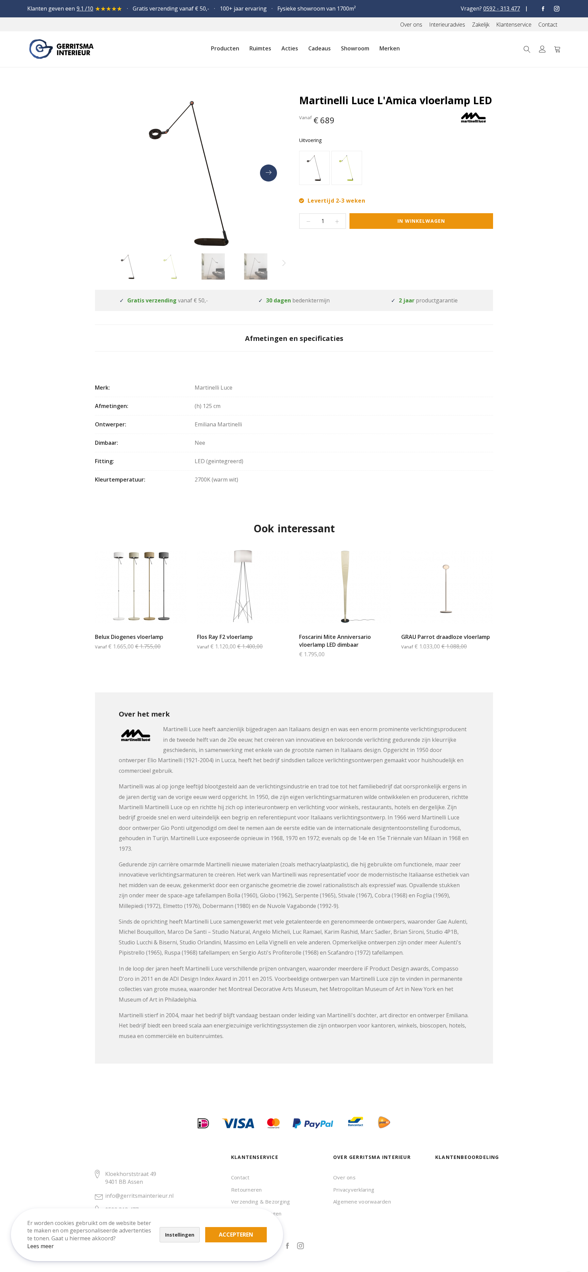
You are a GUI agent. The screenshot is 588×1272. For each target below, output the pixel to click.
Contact (240, 1177)
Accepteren (236, 1234)
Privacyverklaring (353, 1189)
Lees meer (40, 1246)
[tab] (294, 338)
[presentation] (268, 173)
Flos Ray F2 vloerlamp (225, 637)
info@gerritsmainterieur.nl (139, 1195)
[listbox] (396, 169)
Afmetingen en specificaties (294, 338)
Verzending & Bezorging (260, 1201)
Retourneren (246, 1189)
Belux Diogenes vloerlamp (129, 637)
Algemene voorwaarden (362, 1201)
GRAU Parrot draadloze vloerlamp (445, 637)
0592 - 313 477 (501, 8)
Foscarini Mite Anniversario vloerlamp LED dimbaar (335, 640)
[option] (314, 168)
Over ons (344, 1177)
